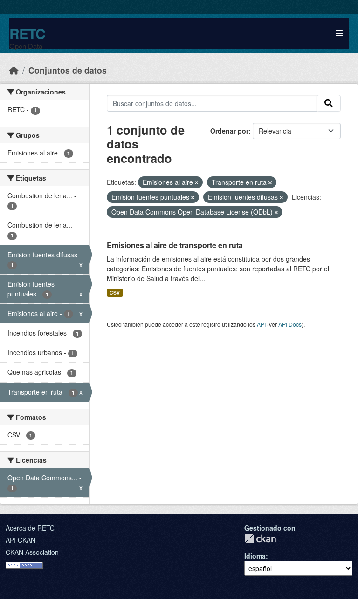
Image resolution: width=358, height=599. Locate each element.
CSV (115, 292)
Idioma (255, 555)
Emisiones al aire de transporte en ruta (175, 245)
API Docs (290, 324)
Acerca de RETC (30, 527)
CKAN (260, 539)
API (261, 324)
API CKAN (20, 540)
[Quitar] (196, 182)
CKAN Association (32, 552)
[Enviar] (329, 103)
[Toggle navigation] (339, 33)
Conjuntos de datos (67, 70)
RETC (27, 33)
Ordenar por (229, 130)
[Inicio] (14, 70)
